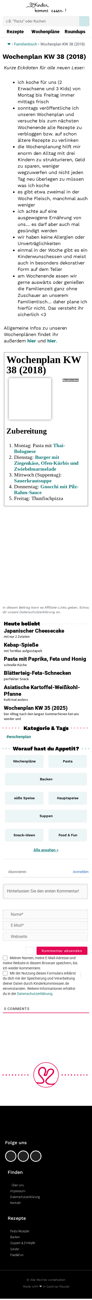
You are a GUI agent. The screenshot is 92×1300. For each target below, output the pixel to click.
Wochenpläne (45, 31)
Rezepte (15, 31)
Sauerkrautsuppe (33, 480)
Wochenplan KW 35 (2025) (35, 708)
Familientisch (25, 44)
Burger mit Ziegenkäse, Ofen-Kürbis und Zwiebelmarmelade (46, 463)
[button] (7, 9)
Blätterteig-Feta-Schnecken (37, 673)
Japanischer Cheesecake (34, 631)
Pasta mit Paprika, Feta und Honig (45, 659)
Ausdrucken (71, 380)
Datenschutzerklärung (34, 994)
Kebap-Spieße (21, 645)
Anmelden (80, 872)
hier (31, 340)
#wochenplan (18, 736)
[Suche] (84, 21)
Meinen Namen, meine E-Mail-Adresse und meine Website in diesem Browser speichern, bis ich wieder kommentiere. (40, 963)
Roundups (75, 31)
